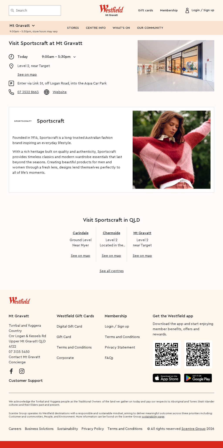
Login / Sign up (117, 326)
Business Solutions (39, 429)
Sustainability (67, 429)
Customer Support (26, 381)
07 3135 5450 (19, 352)
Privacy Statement (120, 347)
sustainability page (153, 416)
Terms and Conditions (74, 347)
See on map (27, 74)
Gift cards (145, 10)
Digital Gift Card (69, 326)
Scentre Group (193, 429)
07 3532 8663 (28, 92)
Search (21, 10)
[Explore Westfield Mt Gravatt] (111, 10)
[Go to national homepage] (19, 299)
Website (60, 92)
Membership (169, 10)
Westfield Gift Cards (75, 316)
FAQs (109, 358)
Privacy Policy (92, 429)
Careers (15, 429)
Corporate (65, 358)
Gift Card (64, 337)
